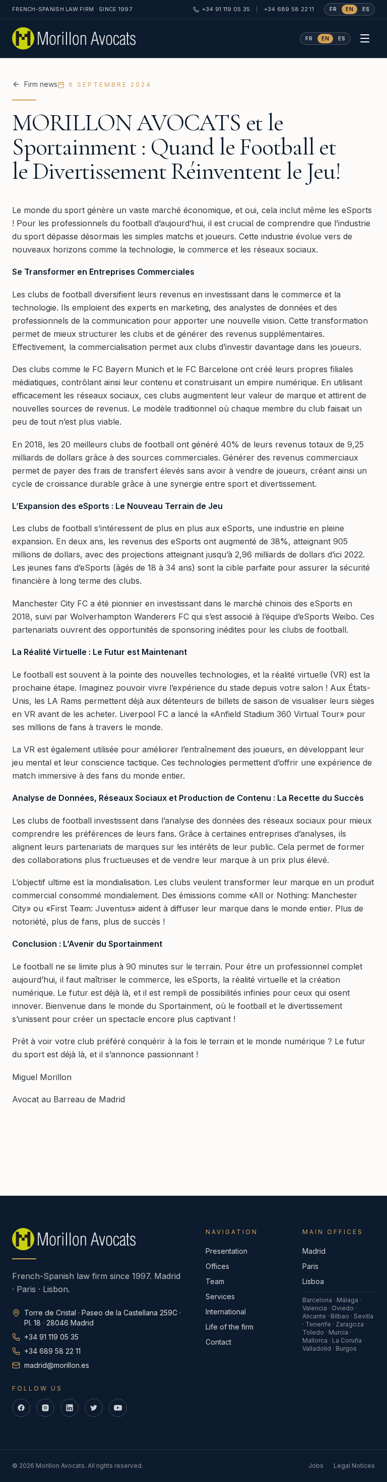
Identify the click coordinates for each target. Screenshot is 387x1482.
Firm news (40, 84)
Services (220, 1296)
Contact (218, 1342)
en (349, 9)
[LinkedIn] (69, 1408)
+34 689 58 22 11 (289, 9)
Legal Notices (354, 1465)
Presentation (226, 1251)
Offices (217, 1266)
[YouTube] (118, 1408)
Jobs (316, 1465)
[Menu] (365, 38)
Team (215, 1281)
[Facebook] (21, 1408)
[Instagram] (45, 1408)
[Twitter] (94, 1408)
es (365, 9)
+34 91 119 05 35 (226, 9)
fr (333, 9)
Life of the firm (229, 1326)
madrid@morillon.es (56, 1365)
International (226, 1311)
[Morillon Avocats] (74, 38)
